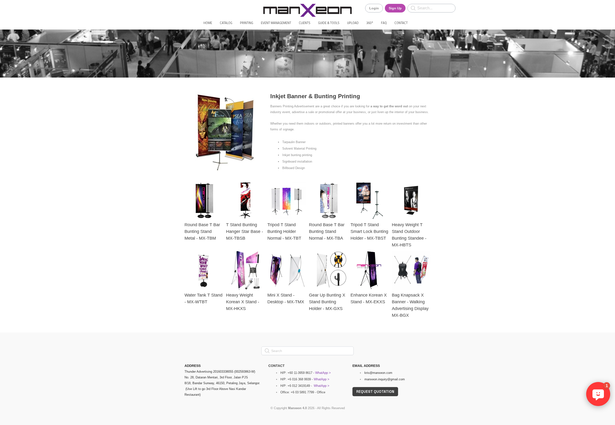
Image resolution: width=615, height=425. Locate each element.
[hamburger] (163, 8)
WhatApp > (323, 373)
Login (374, 8)
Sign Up (395, 8)
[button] (598, 394)
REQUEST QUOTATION (375, 391)
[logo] (307, 10)
